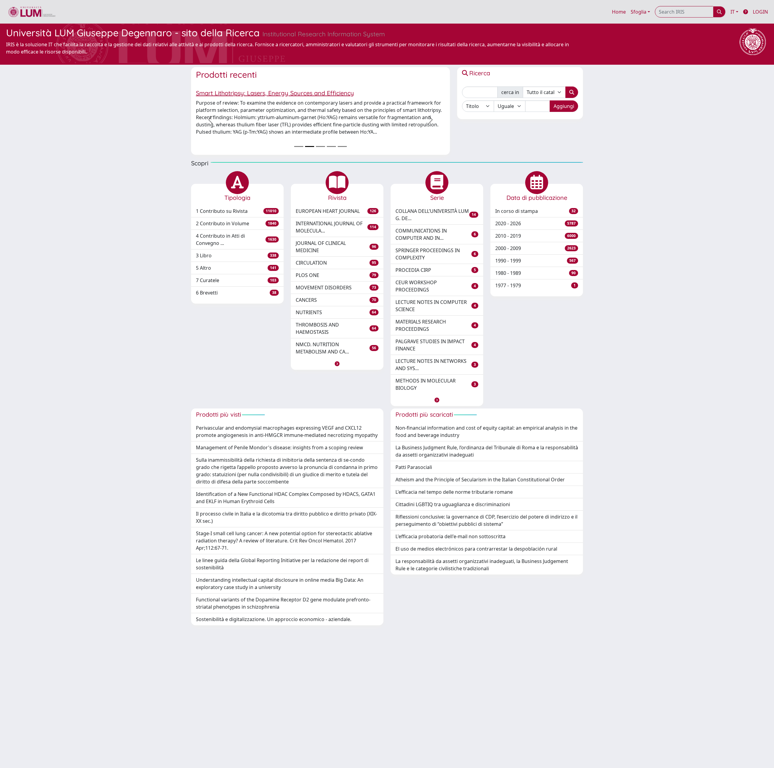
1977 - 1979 (535, 285)
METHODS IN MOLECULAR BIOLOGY (435, 384)
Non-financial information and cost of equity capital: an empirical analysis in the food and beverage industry (486, 431)
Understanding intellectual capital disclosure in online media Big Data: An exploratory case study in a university (279, 584)
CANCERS (336, 300)
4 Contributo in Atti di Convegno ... (236, 239)
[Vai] (571, 92)
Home (619, 11)
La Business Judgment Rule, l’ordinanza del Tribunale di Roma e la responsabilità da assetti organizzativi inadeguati (486, 451)
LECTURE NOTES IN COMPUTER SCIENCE (435, 306)
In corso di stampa (535, 211)
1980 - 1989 (535, 273)
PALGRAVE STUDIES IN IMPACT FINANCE (435, 345)
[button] (337, 363)
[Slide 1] (298, 146)
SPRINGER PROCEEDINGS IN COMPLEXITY (435, 254)
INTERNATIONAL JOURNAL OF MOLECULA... (336, 227)
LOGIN (760, 11)
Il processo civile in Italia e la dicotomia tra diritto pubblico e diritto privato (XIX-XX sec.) (286, 517)
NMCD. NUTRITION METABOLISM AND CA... (336, 348)
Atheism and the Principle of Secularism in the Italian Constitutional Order (480, 479)
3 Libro (236, 255)
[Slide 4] (331, 146)
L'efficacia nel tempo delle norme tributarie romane (454, 492)
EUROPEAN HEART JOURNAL (336, 211)
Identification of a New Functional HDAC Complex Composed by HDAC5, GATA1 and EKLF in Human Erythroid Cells (286, 498)
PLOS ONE (336, 275)
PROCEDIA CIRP (435, 270)
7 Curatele (236, 280)
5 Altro (236, 268)
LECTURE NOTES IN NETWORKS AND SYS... (435, 365)
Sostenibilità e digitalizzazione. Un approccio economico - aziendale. (273, 619)
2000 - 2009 (535, 248)
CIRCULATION (336, 262)
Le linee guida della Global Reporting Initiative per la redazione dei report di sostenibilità (282, 564)
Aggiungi (564, 106)
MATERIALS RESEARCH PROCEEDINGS (435, 325)
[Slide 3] (320, 146)
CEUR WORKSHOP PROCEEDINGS (435, 286)
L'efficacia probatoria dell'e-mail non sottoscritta (450, 536)
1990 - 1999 (535, 260)
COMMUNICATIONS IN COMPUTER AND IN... (435, 234)
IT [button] (732, 11)
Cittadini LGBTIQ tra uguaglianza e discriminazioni (452, 504)
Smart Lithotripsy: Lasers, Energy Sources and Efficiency (275, 93)
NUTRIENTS (336, 312)
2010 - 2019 (535, 236)
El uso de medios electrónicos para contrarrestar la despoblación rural (476, 548)
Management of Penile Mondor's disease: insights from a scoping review (279, 447)
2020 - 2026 (535, 223)
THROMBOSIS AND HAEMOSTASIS (336, 328)
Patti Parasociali (413, 467)
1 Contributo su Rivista (236, 211)
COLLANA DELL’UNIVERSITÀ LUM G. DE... (435, 215)
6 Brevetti (236, 292)
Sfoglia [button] (638, 11)
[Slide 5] (342, 146)
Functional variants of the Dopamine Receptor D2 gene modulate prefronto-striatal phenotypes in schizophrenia (283, 603)
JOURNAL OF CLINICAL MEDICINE (336, 247)
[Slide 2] (309, 146)
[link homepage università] (32, 12)
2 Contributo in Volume (236, 223)
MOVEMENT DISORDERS (336, 287)
